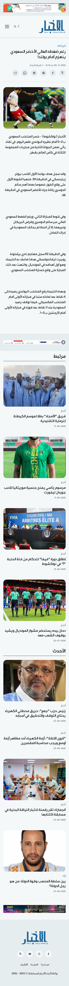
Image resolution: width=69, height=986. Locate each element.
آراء (64, 875)
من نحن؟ (45, 964)
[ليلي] (19, 26)
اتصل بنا (34, 964)
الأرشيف (24, 964)
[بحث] (15, 26)
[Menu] (7, 26)
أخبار (63, 410)
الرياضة (62, 45)
